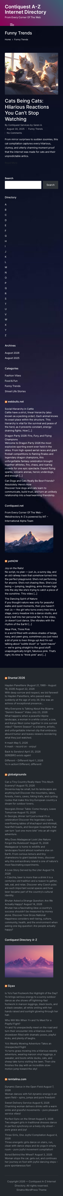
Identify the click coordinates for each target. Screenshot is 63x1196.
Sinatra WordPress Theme (31, 1189)
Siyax (11, 985)
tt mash (9, 742)
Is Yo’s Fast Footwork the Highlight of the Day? (31, 993)
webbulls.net (16, 401)
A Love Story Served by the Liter (23, 870)
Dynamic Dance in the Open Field (24, 1086)
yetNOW (13, 561)
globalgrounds (17, 774)
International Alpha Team (19, 520)
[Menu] (12, 24)
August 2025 (12, 358)
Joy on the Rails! (14, 568)
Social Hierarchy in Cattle (19, 408)
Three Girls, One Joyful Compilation (25, 1134)
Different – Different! (16, 760)
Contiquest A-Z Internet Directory (25, 9)
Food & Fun (11, 380)
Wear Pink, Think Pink (17, 629)
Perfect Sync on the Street (20, 1118)
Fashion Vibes (13, 375)
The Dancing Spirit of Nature (21, 598)
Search (9, 178)
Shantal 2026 (16, 677)
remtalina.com (17, 1079)
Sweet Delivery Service (18, 1102)
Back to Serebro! (14, 751)
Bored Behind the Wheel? (19, 1154)
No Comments (14, 132)
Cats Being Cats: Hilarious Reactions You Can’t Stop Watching (27, 110)
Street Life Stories (15, 391)
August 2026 (12, 352)
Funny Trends (35, 128)
